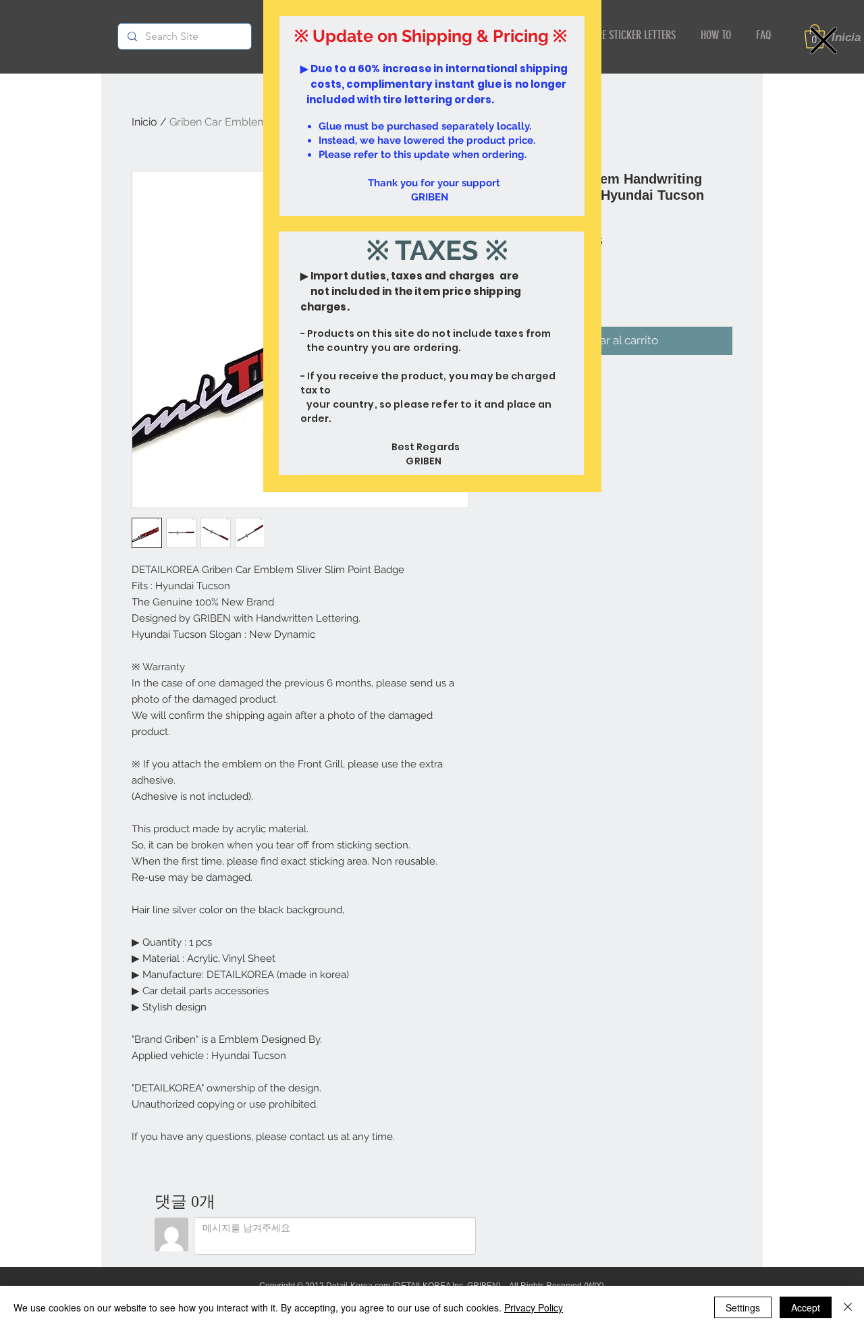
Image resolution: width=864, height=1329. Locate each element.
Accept (805, 1307)
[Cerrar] (848, 1307)
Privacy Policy (533, 1307)
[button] (823, 40)
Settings (743, 1307)
